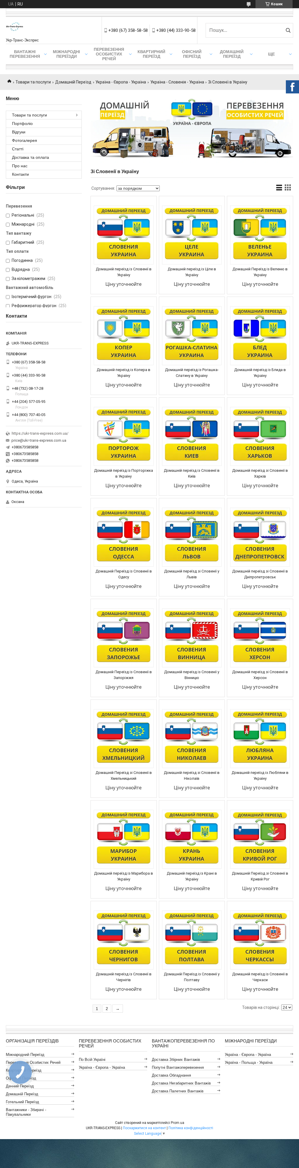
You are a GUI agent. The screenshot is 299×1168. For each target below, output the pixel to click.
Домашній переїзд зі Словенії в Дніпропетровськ (260, 574)
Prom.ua (177, 1123)
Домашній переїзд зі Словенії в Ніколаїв (192, 775)
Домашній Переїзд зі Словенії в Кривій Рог (260, 876)
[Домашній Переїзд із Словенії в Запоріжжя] (124, 637)
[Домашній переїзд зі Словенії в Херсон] (260, 637)
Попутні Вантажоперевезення (178, 1067)
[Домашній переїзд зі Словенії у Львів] (192, 537)
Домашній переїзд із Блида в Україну (260, 373)
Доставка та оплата (30, 157)
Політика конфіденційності (190, 1128)
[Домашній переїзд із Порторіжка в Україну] (124, 436)
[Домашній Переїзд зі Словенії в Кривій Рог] (260, 839)
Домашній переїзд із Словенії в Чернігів (124, 977)
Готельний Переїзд (22, 1102)
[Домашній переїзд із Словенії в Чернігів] (124, 940)
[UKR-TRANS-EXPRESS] (14, 27)
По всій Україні (92, 1059)
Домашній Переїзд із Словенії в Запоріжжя (123, 675)
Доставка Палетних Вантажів (178, 1091)
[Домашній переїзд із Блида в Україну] (260, 335)
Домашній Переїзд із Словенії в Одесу (123, 574)
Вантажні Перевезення (25, 54)
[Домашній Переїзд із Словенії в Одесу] (124, 537)
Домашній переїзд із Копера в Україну (123, 373)
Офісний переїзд (191, 54)
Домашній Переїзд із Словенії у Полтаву (192, 977)
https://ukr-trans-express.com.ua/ (40, 433)
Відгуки (18, 132)
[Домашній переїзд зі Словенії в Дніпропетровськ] (260, 537)
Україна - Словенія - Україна (177, 82)
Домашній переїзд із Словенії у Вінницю (191, 675)
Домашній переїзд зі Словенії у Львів (191, 574)
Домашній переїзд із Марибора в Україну (123, 876)
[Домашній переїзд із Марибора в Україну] (124, 839)
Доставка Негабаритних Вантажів (181, 1083)
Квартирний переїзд (151, 54)
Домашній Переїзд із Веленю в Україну (260, 272)
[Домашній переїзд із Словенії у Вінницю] (192, 637)
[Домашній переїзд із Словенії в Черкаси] (260, 940)
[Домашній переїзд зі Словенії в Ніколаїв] (192, 738)
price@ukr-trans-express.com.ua (38, 440)
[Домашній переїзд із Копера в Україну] (124, 335)
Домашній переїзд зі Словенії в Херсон (260, 675)
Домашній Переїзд (232, 54)
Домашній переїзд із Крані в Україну (192, 876)
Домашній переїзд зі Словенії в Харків (260, 473)
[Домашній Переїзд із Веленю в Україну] (260, 235)
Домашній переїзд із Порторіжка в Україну (123, 473)
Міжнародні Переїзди (66, 54)
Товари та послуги (33, 82)
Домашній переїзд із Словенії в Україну (124, 272)
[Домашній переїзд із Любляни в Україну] (260, 738)
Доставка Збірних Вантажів (176, 1059)
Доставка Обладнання (171, 1075)
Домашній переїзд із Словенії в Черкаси (260, 977)
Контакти (20, 174)
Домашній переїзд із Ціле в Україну (192, 272)
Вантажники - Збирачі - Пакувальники (26, 1112)
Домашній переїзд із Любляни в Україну (260, 775)
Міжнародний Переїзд (25, 1054)
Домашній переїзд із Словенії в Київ (192, 473)
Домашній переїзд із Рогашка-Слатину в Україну (192, 373)
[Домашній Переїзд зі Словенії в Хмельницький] (124, 738)
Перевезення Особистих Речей (109, 54)
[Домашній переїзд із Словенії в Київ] (192, 436)
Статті (17, 149)
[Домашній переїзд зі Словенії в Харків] (260, 436)
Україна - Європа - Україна (120, 82)
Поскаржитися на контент (144, 1128)
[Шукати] (288, 30)
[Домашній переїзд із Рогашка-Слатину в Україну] (192, 335)
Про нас (19, 165)
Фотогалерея (24, 140)
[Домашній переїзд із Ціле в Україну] (192, 235)
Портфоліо (22, 123)
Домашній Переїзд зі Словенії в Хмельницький (123, 775)
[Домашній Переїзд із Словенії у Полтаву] (192, 940)
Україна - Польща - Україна (248, 1062)
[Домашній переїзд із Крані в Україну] (192, 839)
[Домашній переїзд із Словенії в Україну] (124, 235)
